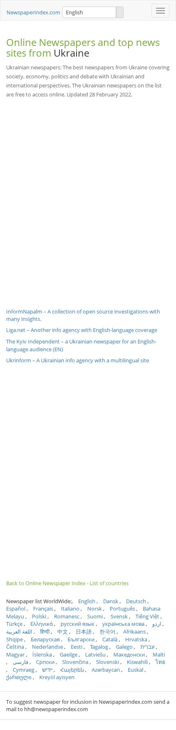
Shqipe (14, 639)
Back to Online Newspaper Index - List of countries (67, 583)
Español (15, 608)
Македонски (129, 654)
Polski (39, 616)
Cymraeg (23, 669)
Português (122, 608)
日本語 (84, 631)
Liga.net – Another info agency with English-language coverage (81, 330)
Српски (45, 662)
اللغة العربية (19, 631)
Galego (124, 646)
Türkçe (14, 623)
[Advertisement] (88, 197)
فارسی (20, 662)
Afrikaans (134, 631)
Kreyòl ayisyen (56, 677)
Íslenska (42, 654)
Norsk (94, 608)
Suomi (95, 616)
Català (109, 639)
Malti (159, 654)
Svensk (119, 616)
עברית (147, 646)
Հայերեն (72, 669)
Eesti (76, 646)
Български (81, 639)
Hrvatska (136, 639)
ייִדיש (47, 669)
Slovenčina (75, 662)
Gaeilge (68, 654)
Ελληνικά (41, 623)
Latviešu (95, 654)
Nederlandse (47, 646)
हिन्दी (45, 631)
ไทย (160, 662)
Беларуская (45, 639)
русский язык (78, 623)
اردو (156, 623)
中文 (62, 631)
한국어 (107, 631)
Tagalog (99, 646)
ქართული (19, 677)
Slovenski (107, 662)
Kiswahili (137, 662)
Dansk (110, 601)
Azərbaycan (106, 669)
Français (43, 608)
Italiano (70, 608)
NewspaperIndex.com (33, 12)
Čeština (15, 646)
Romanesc (66, 616)
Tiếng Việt (147, 616)
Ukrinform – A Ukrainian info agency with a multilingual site (77, 360)
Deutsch (136, 601)
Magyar (15, 654)
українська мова (123, 623)
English (86, 601)
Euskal (135, 669)
